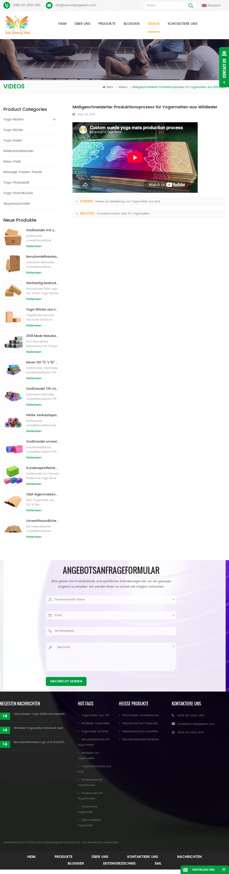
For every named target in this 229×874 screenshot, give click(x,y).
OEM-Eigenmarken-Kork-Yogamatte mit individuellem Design (42, 494)
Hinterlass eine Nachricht (203, 871)
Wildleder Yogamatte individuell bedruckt (40, 728)
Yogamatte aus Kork (94, 731)
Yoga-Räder (12, 140)
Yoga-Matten (13, 119)
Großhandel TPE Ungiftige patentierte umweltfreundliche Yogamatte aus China (42, 388)
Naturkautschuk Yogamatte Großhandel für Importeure (159, 723)
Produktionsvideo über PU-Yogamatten (123, 214)
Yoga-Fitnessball (16, 182)
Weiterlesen (34, 246)
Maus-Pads (12, 161)
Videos (154, 24)
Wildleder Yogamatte (95, 723)
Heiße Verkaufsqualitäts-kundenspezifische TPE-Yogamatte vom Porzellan (42, 415)
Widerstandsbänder (18, 151)
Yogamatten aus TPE (95, 715)
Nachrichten (189, 857)
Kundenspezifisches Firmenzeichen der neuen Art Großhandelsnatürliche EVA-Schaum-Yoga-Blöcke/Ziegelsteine (42, 468)
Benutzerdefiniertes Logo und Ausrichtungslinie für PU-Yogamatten (40, 742)
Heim (62, 24)
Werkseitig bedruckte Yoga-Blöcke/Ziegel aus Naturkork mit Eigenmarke (42, 283)
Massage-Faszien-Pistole (22, 172)
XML (158, 863)
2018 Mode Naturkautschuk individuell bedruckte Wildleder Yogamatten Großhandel (42, 335)
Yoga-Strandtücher (18, 193)
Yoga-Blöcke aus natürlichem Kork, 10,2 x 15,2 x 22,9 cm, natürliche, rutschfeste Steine (42, 309)
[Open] (224, 67)
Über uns (82, 24)
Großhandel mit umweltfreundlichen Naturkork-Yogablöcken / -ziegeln (42, 230)
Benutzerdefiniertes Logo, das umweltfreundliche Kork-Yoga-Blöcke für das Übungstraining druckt (42, 256)
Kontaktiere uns (182, 24)
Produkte (107, 24)
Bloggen (132, 24)
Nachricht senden (66, 681)
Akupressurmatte (16, 203)
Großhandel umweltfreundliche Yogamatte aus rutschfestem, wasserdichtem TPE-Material (42, 441)
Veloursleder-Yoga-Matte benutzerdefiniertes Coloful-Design (40, 714)
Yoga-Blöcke (13, 130)
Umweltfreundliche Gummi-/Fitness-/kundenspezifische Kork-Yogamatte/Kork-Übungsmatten (42, 520)
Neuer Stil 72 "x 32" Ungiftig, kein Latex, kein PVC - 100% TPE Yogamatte (42, 362)
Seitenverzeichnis (119, 863)
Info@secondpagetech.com (75, 5)
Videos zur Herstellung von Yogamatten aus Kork (127, 201)
